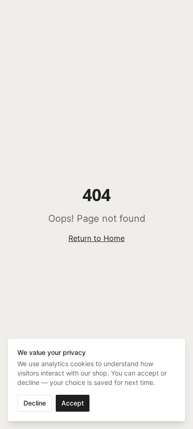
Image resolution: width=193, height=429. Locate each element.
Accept (72, 403)
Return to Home (96, 238)
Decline (34, 403)
